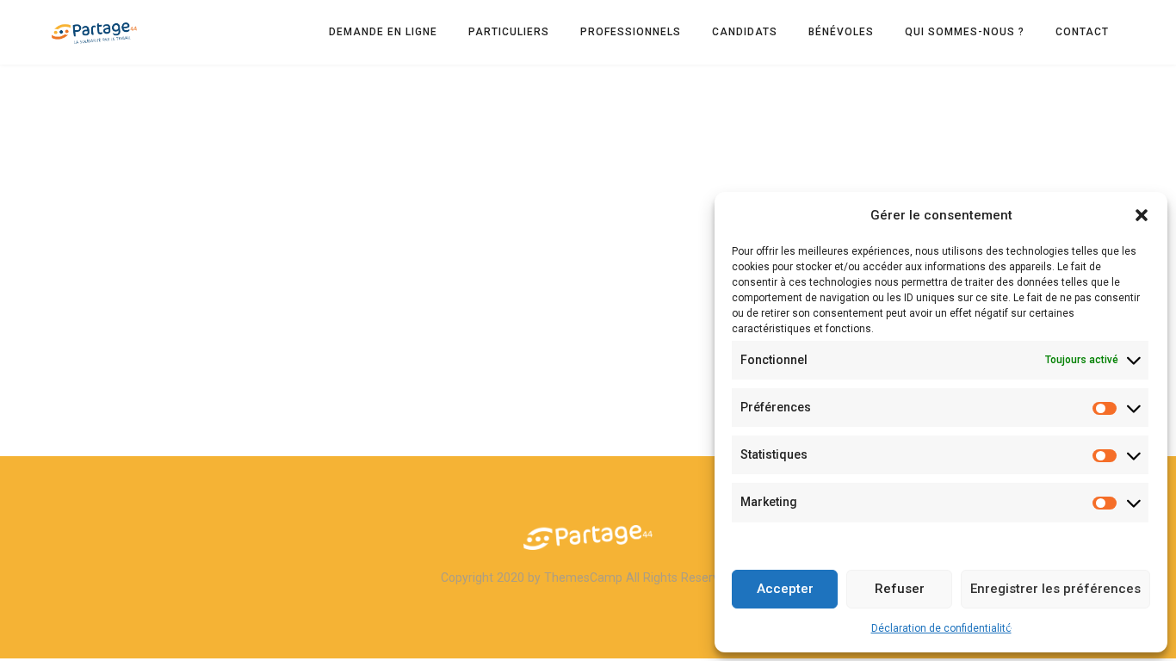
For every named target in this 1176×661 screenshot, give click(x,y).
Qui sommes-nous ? (964, 32)
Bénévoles (841, 32)
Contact (1082, 32)
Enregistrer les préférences (1055, 588)
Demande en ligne (383, 32)
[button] (1141, 215)
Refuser (900, 588)
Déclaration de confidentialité (941, 628)
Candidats (744, 32)
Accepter (785, 588)
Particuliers (508, 32)
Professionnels (630, 32)
